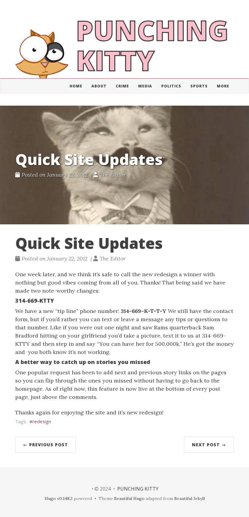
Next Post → (209, 444)
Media (145, 86)
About (99, 86)
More (223, 86)
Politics (171, 86)
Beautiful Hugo (129, 498)
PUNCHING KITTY (138, 488)
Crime (122, 86)
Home (76, 86)
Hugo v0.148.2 (59, 498)
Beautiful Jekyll (189, 498)
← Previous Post (45, 444)
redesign (41, 421)
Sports (199, 86)
